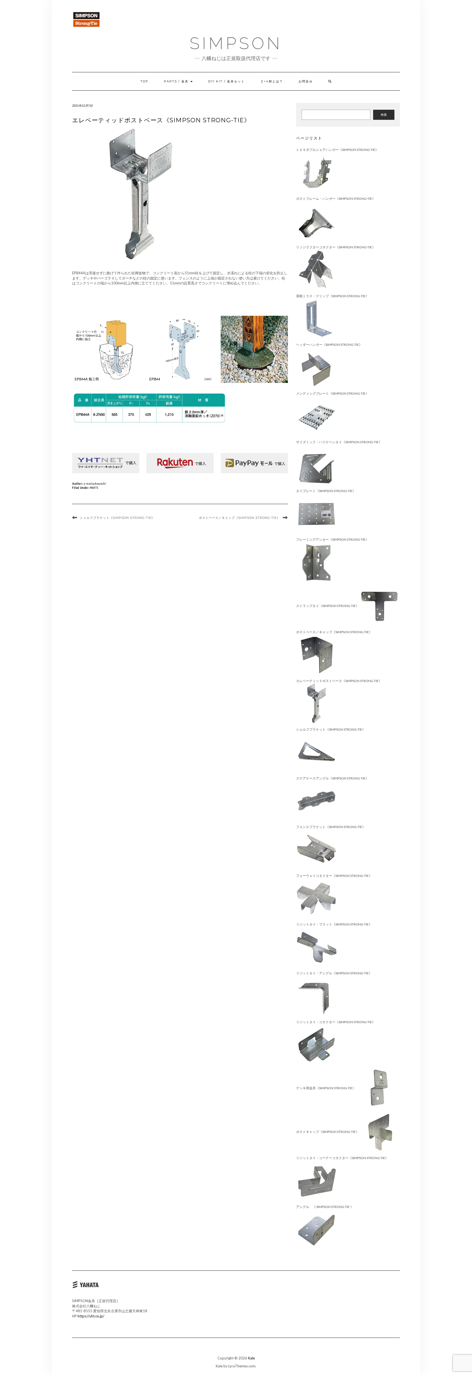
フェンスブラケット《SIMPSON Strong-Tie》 (330, 827)
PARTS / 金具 (177, 81)
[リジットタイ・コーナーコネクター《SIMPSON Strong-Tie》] (316, 1180)
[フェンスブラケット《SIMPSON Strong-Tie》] (316, 849)
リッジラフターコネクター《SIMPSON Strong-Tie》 (335, 247)
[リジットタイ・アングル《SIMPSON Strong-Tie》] (316, 996)
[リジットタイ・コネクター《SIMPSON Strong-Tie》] (316, 1044)
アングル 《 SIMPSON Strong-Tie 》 (328, 1207)
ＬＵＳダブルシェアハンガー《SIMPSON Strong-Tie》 (337, 150)
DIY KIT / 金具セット (226, 81)
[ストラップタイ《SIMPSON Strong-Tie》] (379, 606)
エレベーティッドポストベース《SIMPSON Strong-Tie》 (339, 681)
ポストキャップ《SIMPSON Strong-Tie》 (327, 1132)
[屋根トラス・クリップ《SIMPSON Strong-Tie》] (316, 318)
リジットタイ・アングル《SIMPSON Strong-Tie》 (334, 973)
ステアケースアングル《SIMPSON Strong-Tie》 (332, 778)
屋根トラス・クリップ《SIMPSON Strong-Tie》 (332, 296)
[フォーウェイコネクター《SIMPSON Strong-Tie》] (316, 898)
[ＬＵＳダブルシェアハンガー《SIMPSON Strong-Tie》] (316, 172)
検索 (384, 114)
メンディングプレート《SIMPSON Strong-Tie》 (332, 393)
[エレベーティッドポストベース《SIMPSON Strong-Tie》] (316, 703)
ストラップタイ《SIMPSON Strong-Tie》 (327, 606)
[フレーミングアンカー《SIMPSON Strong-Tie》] (316, 562)
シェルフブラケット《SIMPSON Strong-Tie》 (117, 518)
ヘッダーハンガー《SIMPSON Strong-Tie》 (329, 345)
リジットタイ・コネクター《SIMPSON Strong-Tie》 (335, 1022)
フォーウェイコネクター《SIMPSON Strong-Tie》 (334, 876)
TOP (144, 81)
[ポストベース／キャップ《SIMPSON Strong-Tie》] (316, 655)
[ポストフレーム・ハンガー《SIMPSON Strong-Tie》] (316, 221)
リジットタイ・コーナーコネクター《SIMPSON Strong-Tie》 (342, 1158)
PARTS (94, 487)
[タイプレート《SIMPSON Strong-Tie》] (316, 513)
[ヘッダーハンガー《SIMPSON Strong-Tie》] (316, 367)
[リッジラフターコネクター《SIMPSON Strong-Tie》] (316, 270)
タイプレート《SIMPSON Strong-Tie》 (329, 491)
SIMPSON (236, 43)
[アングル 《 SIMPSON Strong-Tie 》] (316, 1229)
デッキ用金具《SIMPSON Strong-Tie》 (327, 1088)
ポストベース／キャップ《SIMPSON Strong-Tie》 (239, 518)
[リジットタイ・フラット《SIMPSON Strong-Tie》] (316, 947)
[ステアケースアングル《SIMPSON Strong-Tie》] (316, 801)
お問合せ (306, 81)
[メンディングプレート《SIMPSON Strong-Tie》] (316, 416)
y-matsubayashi (95, 483)
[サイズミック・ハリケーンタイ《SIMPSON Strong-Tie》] (316, 465)
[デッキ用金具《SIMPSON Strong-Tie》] (379, 1088)
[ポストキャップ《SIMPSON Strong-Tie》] (379, 1132)
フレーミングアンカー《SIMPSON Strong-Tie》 (332, 539)
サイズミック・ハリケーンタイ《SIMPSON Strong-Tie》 (339, 442)
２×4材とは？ (271, 81)
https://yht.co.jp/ (91, 1316)
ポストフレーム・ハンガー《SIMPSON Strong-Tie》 (335, 199)
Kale (251, 1358)
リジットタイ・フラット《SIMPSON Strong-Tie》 (334, 924)
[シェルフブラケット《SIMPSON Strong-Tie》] (316, 752)
